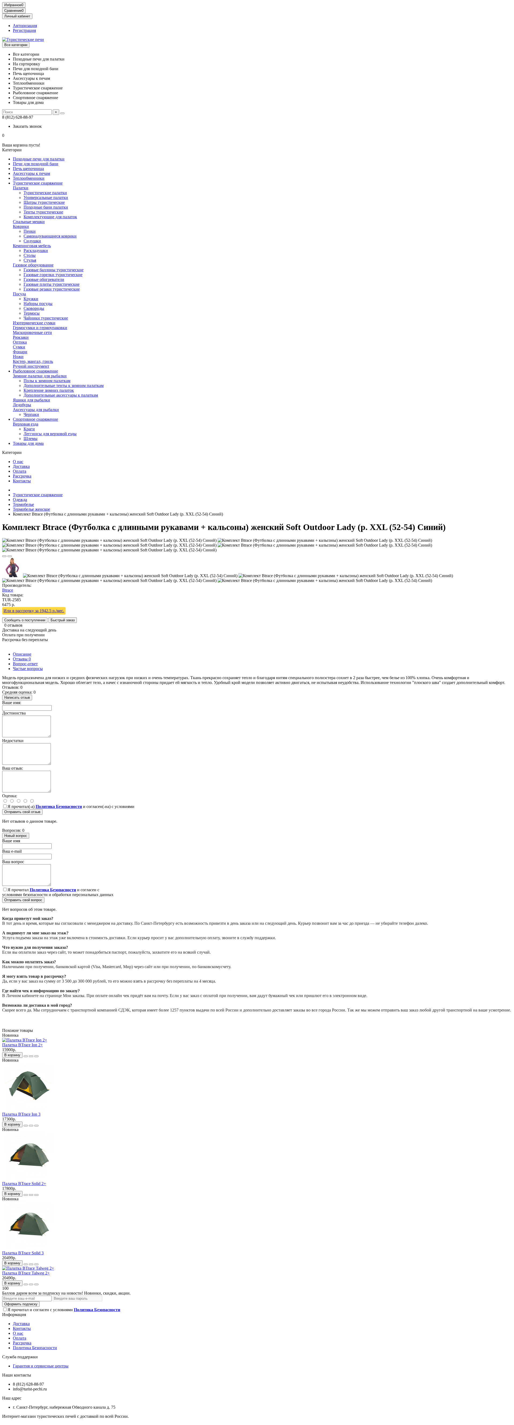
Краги (29, 429)
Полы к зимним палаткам (47, 380)
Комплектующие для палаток (50, 217)
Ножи (18, 356)
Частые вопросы (28, 668)
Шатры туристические (44, 202)
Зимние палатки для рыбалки (40, 376)
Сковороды (34, 308)
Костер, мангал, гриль (33, 361)
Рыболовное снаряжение (35, 371)
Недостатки (13, 740)
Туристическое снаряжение (38, 183)
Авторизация (25, 25)
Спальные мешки (29, 221)
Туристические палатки (45, 192)
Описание (22, 654)
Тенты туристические (43, 212)
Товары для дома (28, 443)
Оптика (20, 342)
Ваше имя (11, 841)
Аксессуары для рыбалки (36, 409)
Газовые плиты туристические (52, 284)
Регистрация (24, 30)
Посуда (19, 294)
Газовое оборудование (33, 265)
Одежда (20, 499)
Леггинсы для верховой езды (50, 433)
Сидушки (32, 241)
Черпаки (31, 414)
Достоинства (14, 713)
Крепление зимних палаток (49, 390)
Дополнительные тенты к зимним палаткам (64, 385)
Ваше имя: (11, 702)
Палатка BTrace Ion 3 (21, 1114)
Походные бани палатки (46, 207)
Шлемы (30, 438)
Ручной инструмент (31, 366)
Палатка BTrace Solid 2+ (24, 1183)
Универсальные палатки (46, 197)
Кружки (31, 298)
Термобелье (23, 504)
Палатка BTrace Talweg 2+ (26, 1273)
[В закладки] (4, 556)
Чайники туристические (46, 318)
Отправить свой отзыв (22, 812)
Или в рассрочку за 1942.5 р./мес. (33, 610)
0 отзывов (13, 625)
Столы (30, 255)
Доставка (21, 466)
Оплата (19, 471)
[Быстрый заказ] (26, 1056)
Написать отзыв (17, 697)
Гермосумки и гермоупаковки (40, 327)
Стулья (30, 260)
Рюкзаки (21, 337)
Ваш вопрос (13, 861)
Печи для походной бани (35, 163)
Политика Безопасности (35, 1347)
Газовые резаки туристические (52, 289)
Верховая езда (25, 424)
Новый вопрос (15, 836)
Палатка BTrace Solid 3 (23, 1253)
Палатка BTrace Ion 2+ (22, 1045)
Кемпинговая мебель (32, 245)
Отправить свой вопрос (23, 900)
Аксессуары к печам (31, 173)
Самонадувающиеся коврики (50, 236)
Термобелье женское (31, 509)
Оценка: (9, 796)
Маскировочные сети (32, 332)
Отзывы (22, 659)
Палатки (20, 188)
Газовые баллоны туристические (54, 270)
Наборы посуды (38, 303)
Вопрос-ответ (25, 663)
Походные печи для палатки (39, 159)
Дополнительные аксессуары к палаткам (61, 395)
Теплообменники (28, 178)
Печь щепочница (28, 168)
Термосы (32, 313)
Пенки (30, 231)
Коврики (21, 226)
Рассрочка (22, 476)
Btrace (7, 590)
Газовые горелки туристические (53, 274)
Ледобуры (22, 405)
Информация (14, 1314)
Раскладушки (36, 250)
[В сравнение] (9, 556)
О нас (18, 461)
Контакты (22, 481)
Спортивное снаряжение (35, 419)
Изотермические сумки (34, 323)
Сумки (19, 347)
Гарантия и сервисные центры (41, 1366)
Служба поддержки (20, 1357)
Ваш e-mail (12, 851)
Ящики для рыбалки (31, 400)
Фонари (20, 351)
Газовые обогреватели (44, 279)
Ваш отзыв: (12, 768)
